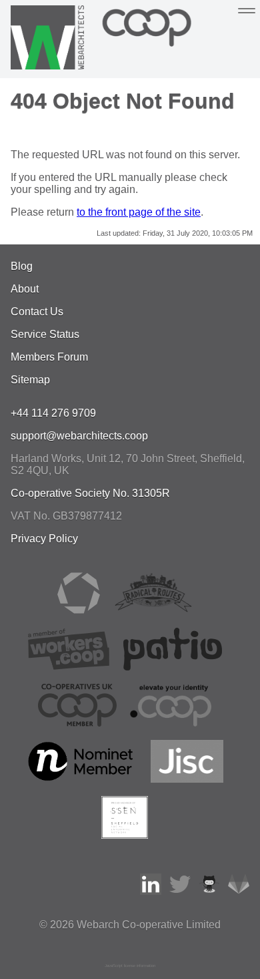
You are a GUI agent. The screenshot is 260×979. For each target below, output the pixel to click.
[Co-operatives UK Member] (77, 723)
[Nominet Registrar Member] (81, 779)
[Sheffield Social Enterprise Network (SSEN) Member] (124, 835)
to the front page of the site (139, 212)
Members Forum (49, 357)
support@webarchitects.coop (79, 435)
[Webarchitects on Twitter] (180, 891)
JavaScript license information (130, 966)
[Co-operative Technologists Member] (78, 610)
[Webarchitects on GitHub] (209, 891)
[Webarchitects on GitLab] (238, 891)
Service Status (45, 334)
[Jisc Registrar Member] (187, 779)
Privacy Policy (44, 538)
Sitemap (30, 379)
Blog (22, 266)
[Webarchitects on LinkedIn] (150, 891)
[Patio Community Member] (172, 666)
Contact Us (37, 311)
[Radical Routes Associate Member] (153, 610)
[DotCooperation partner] (170, 723)
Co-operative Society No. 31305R (90, 493)
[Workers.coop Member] (68, 666)
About (25, 289)
